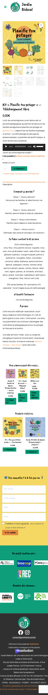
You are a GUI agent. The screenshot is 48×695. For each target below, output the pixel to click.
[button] (41, 25)
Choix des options (34, 395)
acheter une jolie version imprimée (30, 156)
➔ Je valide (10, 532)
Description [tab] (7, 184)
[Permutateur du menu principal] (5, 6)
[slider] (40, 146)
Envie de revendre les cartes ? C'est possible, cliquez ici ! (24, 689)
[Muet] (34, 146)
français (18, 173)
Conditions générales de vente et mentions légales (24, 686)
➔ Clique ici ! (19, 168)
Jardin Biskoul (27, 7)
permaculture (8, 130)
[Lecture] (6, 146)
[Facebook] (20, 632)
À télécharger (8, 173)
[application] (24, 148)
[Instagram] (27, 632)
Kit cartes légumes (31, 173)
